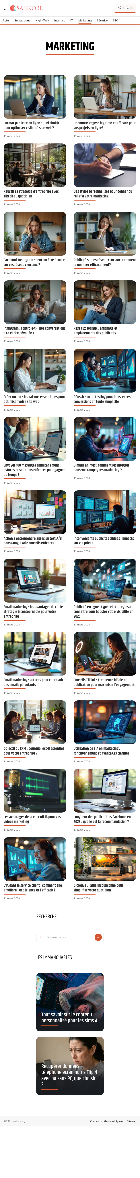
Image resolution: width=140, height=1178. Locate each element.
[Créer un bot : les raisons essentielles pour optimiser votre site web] (35, 371)
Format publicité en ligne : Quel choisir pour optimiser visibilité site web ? (31, 125)
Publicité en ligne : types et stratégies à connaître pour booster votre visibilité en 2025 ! (103, 612)
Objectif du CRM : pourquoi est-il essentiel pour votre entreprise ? (34, 751)
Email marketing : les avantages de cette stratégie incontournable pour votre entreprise (33, 612)
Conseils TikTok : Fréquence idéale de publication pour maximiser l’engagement (104, 682)
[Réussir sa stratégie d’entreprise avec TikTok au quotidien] (35, 165)
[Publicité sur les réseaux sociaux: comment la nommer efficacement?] (105, 234)
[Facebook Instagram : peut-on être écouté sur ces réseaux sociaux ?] (35, 234)
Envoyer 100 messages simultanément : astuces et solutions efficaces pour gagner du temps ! (34, 470)
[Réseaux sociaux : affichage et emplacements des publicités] (105, 302)
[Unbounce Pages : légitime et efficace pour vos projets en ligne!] (105, 97)
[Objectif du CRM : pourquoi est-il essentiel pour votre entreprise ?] (35, 722)
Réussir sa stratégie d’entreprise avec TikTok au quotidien (31, 193)
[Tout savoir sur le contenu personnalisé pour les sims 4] (70, 1003)
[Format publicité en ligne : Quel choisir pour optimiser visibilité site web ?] (35, 97)
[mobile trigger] (7, 8)
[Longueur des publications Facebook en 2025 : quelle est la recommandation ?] (105, 791)
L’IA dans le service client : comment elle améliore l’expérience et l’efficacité (33, 887)
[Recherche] (119, 8)
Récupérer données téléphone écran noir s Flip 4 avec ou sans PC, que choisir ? (69, 1075)
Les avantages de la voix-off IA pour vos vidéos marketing (32, 819)
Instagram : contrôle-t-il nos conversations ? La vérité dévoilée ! (34, 330)
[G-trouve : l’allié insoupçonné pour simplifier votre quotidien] (105, 859)
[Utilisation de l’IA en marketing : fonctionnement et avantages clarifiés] (105, 722)
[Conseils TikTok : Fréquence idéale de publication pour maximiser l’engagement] (105, 654)
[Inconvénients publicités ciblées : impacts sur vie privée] (105, 512)
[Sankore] (26, 8)
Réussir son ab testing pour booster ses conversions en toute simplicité (102, 399)
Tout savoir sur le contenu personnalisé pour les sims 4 (69, 1018)
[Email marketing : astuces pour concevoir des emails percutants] (35, 654)
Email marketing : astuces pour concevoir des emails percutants (33, 682)
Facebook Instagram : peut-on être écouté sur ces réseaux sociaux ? (34, 262)
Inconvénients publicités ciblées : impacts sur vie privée (104, 541)
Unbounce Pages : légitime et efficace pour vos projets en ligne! (105, 125)
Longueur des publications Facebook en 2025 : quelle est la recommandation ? (102, 819)
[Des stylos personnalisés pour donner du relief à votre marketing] (105, 165)
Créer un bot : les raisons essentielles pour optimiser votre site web (34, 399)
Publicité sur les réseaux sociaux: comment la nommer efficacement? (105, 262)
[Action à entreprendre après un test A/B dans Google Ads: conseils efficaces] (35, 512)
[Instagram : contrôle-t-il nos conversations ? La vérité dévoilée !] (35, 302)
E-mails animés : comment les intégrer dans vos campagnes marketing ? (101, 467)
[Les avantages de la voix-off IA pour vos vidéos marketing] (35, 791)
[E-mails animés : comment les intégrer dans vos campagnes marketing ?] (105, 439)
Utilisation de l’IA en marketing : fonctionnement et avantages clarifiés (101, 751)
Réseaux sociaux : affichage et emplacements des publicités (95, 330)
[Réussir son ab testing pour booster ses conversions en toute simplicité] (105, 371)
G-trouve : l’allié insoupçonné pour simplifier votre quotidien (98, 887)
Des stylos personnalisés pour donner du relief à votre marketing (103, 193)
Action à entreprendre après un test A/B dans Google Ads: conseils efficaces (33, 541)
